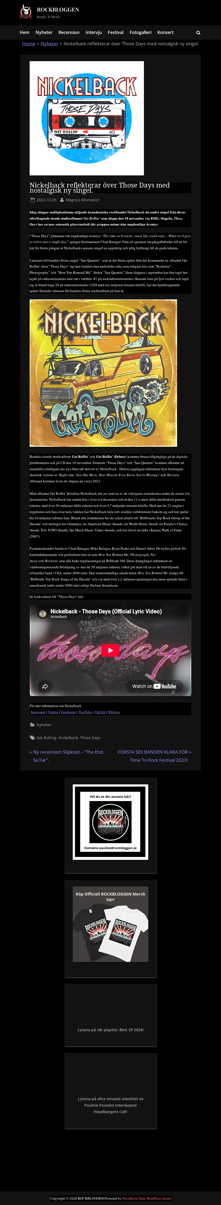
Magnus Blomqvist (82, 199)
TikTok (100, 711)
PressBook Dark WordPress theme (146, 1198)
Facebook (68, 711)
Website (114, 711)
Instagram (38, 711)
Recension (69, 32)
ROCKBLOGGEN (58, 9)
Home (28, 43)
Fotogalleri (140, 32)
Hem (24, 32)
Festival (115, 32)
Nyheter (44, 32)
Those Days (90, 737)
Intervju (94, 32)
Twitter (53, 711)
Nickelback (68, 737)
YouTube (85, 711)
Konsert (165, 32)
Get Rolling (46, 737)
